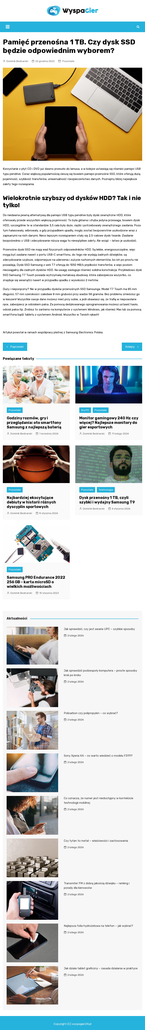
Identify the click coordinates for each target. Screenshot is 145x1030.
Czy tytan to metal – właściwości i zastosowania (96, 840)
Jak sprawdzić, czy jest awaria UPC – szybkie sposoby (99, 629)
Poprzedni (16, 347)
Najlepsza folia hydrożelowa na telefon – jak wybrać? (98, 926)
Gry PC (85, 410)
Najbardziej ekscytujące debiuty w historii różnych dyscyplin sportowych (31, 502)
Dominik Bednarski (17, 61)
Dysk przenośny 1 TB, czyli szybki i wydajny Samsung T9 (107, 499)
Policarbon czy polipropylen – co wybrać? (91, 713)
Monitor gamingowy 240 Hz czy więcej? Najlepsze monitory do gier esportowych (108, 422)
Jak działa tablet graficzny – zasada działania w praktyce (101, 968)
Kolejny (130, 347)
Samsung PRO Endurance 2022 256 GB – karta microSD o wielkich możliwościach (36, 582)
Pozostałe (68, 61)
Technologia (106, 489)
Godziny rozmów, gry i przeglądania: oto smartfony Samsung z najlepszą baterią (34, 422)
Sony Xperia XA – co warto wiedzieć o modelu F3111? (98, 755)
